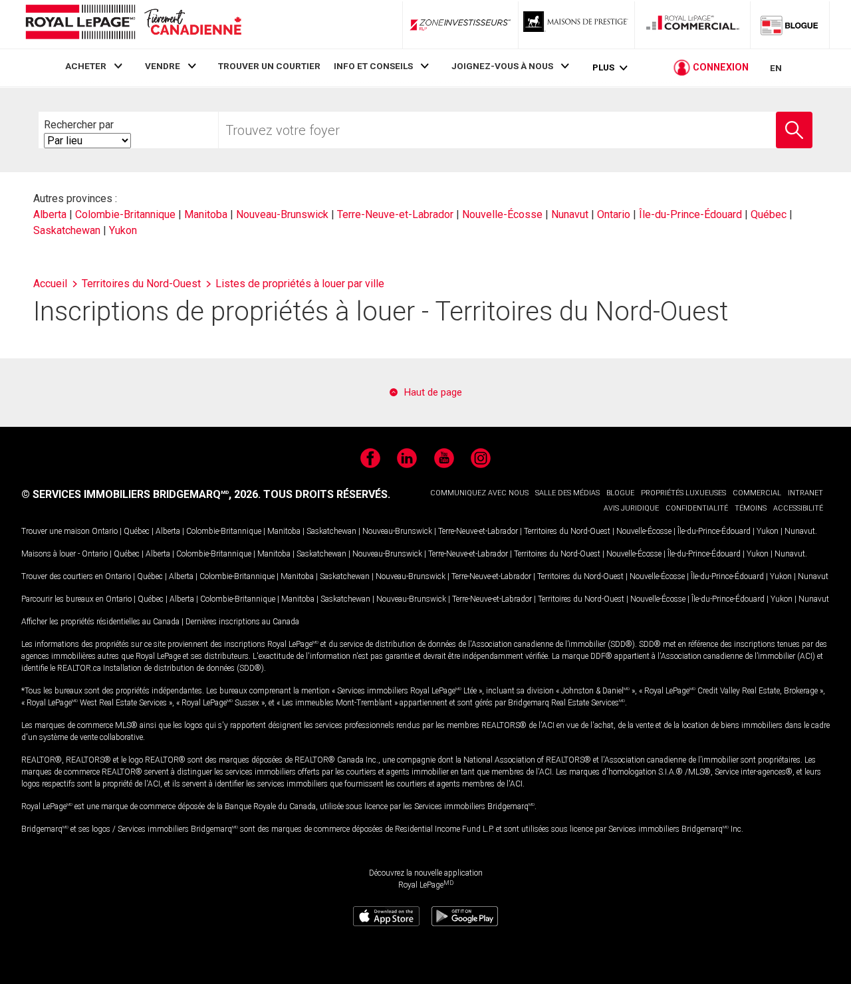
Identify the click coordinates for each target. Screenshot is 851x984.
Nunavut (569, 214)
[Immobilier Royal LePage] (133, 24)
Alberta (49, 214)
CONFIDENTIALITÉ (697, 508)
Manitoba (205, 214)
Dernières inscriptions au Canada (242, 621)
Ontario (613, 214)
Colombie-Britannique (125, 214)
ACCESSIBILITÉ (798, 508)
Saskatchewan (66, 230)
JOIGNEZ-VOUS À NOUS (502, 66)
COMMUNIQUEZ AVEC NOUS (479, 493)
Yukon (123, 230)
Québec (769, 214)
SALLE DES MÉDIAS (567, 493)
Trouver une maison (55, 531)
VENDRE (162, 66)
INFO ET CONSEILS (373, 66)
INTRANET (805, 493)
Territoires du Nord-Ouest (567, 531)
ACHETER (85, 66)
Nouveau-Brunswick (282, 214)
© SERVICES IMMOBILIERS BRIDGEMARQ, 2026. (141, 494)
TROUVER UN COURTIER (269, 66)
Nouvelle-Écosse (502, 214)
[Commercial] (693, 25)
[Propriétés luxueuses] (576, 24)
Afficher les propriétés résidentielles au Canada (100, 621)
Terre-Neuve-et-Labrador (395, 214)
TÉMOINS (751, 508)
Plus (603, 67)
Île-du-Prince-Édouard (690, 214)
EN (776, 67)
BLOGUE (620, 493)
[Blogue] (789, 25)
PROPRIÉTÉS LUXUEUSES (683, 493)
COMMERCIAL (757, 493)
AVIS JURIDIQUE (631, 508)
